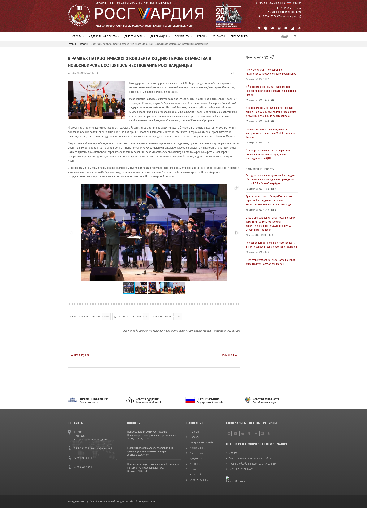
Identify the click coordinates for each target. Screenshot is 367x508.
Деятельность (133, 36)
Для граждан (158, 36)
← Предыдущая (80, 355)
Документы (182, 36)
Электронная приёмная (122, 3)
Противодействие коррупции (154, 3)
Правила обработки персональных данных (252, 463)
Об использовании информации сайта (250, 458)
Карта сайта (196, 474)
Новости (76, 36)
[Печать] (233, 73)
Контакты (218, 36)
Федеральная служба (103, 36)
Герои (201, 36)
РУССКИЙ (296, 3)
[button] (236, 188)
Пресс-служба (240, 36)
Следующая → (228, 355)
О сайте (233, 452)
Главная (194, 431)
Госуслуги (100, 3)
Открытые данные (199, 479)
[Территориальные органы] (286, 36)
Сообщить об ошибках (241, 469)
